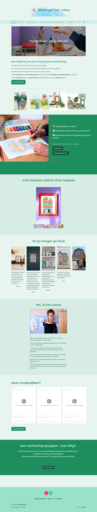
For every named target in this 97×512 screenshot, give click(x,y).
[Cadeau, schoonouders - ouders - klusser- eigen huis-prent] (20, 101)
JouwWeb (84, 507)
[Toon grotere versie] (18, 258)
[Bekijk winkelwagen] (84, 22)
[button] (84, 188)
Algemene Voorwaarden (40, 498)
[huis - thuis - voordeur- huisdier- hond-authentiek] (57, 101)
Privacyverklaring (58, 498)
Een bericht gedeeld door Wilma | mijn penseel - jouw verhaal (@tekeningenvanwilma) (33, 421)
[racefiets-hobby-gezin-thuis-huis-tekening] (76, 101)
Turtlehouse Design (21, 504)
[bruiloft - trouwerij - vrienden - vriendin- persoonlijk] (39, 101)
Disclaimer (50, 498)
